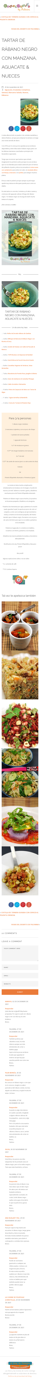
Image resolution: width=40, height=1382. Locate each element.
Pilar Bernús (10, 1073)
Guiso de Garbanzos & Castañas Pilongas (21, 379)
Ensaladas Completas (21, 90)
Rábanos (5, 95)
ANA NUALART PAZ (12, 1218)
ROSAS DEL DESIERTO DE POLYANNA (25, 29)
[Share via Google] (29, 128)
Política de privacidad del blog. (20, 1376)
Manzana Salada (15, 92)
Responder (9, 1009)
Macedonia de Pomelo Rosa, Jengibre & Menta (22, 373)
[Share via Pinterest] (23, 128)
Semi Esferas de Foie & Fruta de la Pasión (21, 360)
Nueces (25, 92)
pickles (21, 173)
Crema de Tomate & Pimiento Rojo (20, 403)
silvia (7, 1149)
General (5, 92)
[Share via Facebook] (11, 128)
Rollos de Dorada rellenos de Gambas (19, 333)
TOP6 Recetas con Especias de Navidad (20, 355)
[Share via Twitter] (17, 128)
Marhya (8, 1001)
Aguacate (8, 90)
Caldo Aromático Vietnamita (17, 384)
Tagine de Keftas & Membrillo (18, 398)
